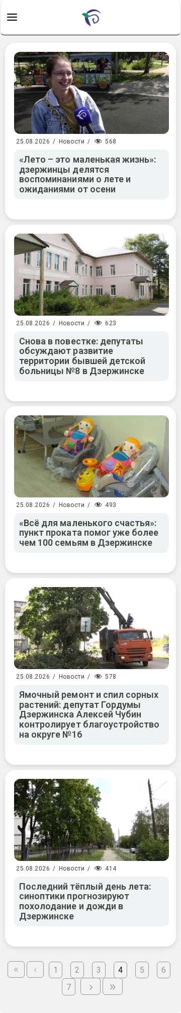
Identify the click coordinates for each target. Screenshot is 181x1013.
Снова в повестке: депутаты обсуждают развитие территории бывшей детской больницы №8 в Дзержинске (82, 356)
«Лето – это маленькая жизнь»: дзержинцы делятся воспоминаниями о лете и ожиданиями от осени (87, 174)
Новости (72, 141)
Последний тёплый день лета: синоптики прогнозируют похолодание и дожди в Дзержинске (85, 901)
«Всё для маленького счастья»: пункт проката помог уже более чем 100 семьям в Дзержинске (88, 533)
